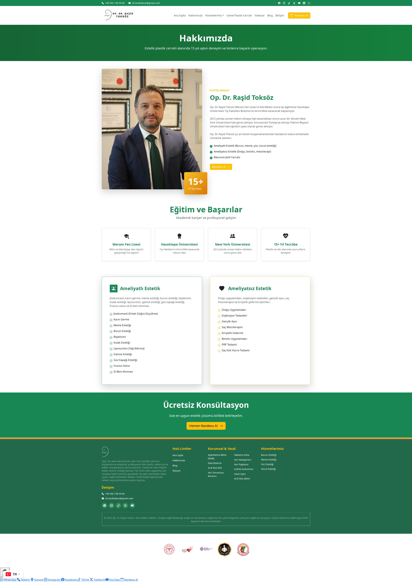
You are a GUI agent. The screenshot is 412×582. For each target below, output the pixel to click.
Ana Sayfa (180, 15)
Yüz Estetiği (267, 464)
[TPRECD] (206, 549)
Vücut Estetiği (268, 468)
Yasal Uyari (240, 473)
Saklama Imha (241, 454)
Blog (270, 15)
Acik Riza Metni (242, 478)
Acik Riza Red (215, 467)
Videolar (260, 15)
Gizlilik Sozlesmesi (243, 469)
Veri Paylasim (241, 464)
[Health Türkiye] (187, 549)
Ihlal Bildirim (215, 463)
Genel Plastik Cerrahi (239, 15)
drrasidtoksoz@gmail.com (119, 498)
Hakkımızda (195, 15)
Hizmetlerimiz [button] (213, 15)
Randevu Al (301, 15)
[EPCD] (224, 549)
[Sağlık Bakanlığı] (169, 549)
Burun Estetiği (268, 454)
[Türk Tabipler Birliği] (243, 549)
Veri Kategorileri (242, 459)
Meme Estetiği (268, 459)
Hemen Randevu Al (203, 426)
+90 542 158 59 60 (115, 493)
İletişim (279, 15)
